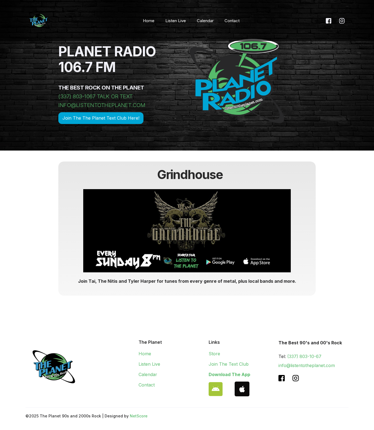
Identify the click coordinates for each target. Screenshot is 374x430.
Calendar (205, 20)
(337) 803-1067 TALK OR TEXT (95, 96)
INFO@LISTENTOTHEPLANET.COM (101, 105)
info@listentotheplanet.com (306, 365)
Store (214, 353)
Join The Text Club (229, 364)
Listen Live (175, 20)
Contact (232, 20)
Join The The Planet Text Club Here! (100, 118)
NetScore (139, 416)
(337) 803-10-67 (304, 356)
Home (148, 20)
